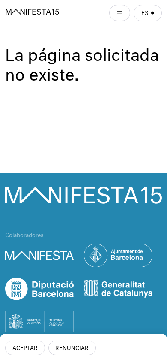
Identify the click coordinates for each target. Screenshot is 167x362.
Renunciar (72, 348)
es (145, 13)
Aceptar (25, 348)
